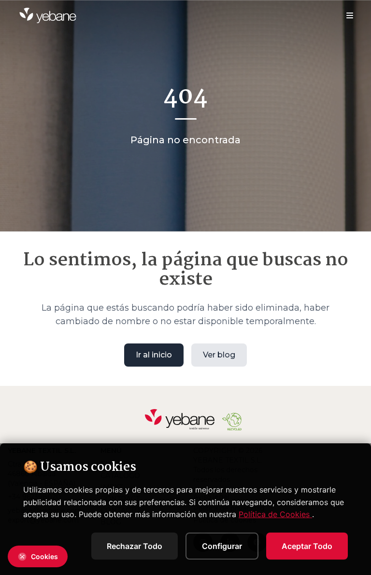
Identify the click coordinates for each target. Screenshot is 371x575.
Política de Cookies (275, 514)
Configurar (222, 546)
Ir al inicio (154, 354)
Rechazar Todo (134, 546)
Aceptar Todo (307, 546)
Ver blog (219, 354)
